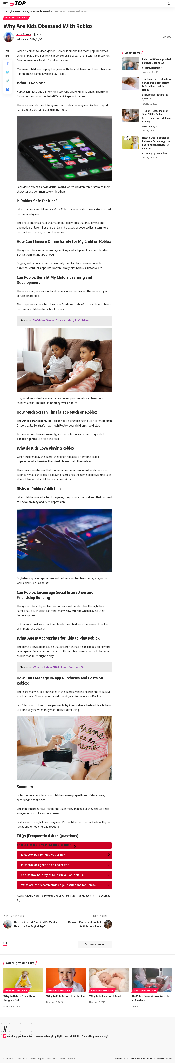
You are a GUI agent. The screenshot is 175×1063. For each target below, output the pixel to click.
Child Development (151, 67)
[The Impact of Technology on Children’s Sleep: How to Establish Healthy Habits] (130, 83)
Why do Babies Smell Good (105, 996)
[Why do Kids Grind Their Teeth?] (66, 980)
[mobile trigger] (6, 3)
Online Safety (148, 126)
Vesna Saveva (23, 34)
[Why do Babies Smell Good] (109, 980)
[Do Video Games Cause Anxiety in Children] (152, 980)
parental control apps (31, 268)
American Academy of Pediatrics (43, 420)
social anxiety (29, 502)
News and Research (16, 18)
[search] (169, 3)
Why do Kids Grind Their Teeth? (65, 996)
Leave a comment (96, 944)
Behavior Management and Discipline (155, 96)
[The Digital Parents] (17, 3)
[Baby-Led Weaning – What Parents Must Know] (130, 63)
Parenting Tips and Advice (154, 153)
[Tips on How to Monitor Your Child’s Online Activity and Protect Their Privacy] (130, 115)
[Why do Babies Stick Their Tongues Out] (23, 980)
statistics (39, 800)
